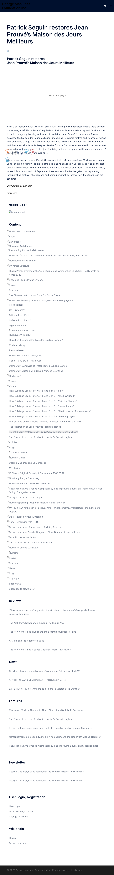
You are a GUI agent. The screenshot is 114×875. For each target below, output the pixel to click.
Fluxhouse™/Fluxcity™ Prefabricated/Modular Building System (41, 300)
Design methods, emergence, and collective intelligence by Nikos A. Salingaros (50, 728)
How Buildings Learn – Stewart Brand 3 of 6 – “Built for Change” (43, 401)
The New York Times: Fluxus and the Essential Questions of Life (42, 631)
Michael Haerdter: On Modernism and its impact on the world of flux (45, 421)
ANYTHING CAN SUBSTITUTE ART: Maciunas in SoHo (37, 679)
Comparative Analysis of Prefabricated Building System (38, 365)
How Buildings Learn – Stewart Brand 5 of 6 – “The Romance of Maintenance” (50, 411)
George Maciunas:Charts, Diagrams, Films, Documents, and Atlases (44, 532)
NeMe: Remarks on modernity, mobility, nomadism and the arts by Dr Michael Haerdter (55, 736)
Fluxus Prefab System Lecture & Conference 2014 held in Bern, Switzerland (48, 255)
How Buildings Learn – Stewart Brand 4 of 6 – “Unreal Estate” (41, 406)
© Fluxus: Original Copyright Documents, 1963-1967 (36, 473)
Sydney (78, 870)
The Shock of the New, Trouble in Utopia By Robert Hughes (40, 437)
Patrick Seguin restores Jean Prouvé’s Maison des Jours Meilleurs (43, 432)
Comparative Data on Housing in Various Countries (36, 370)
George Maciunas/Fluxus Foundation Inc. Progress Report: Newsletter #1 (47, 771)
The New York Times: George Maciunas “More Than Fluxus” (40, 649)
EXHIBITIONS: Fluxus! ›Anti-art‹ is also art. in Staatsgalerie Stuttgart (44, 688)
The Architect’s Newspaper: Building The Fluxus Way (36, 623)
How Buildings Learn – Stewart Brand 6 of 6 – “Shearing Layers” (42, 416)
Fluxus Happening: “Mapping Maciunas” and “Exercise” (37, 502)
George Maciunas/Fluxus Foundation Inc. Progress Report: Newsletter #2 (47, 780)
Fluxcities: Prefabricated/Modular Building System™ (36, 340)
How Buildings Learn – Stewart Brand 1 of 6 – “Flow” (36, 390)
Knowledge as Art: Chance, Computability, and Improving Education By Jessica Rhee (53, 745)
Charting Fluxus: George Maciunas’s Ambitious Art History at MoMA (44, 671)
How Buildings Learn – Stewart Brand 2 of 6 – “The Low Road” (42, 395)
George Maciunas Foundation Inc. (16, 6)
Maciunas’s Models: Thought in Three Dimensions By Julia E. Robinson (46, 710)
